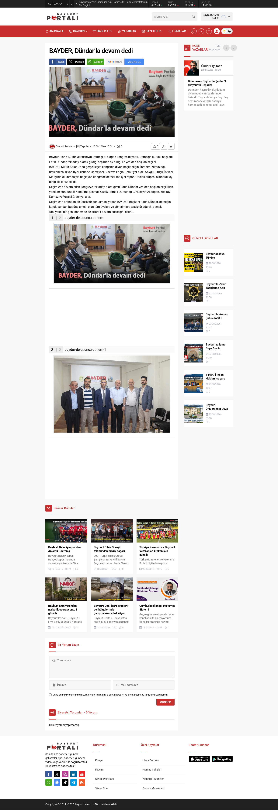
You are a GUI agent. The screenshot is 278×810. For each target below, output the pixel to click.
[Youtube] (82, 774)
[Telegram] (73, 782)
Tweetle (79, 61)
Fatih (210, 66)
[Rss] (82, 782)
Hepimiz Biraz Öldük (201, 81)
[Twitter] (57, 774)
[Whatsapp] (48, 782)
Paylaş (60, 61)
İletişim (99, 769)
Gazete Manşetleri (153, 788)
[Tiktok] (65, 782)
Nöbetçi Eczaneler (153, 778)
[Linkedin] (73, 774)
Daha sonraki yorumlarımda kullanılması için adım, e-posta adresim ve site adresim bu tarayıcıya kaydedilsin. (110, 694)
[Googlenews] (57, 782)
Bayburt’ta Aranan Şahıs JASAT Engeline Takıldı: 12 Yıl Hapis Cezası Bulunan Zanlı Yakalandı (111, 4)
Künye (99, 760)
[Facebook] (48, 774)
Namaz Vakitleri (152, 769)
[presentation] (226, 48)
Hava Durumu (151, 760)
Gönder (98, 61)
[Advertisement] (112, 319)
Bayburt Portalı (64, 146)
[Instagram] (65, 774)
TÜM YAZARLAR (214, 47)
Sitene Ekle (101, 788)
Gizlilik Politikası (104, 778)
